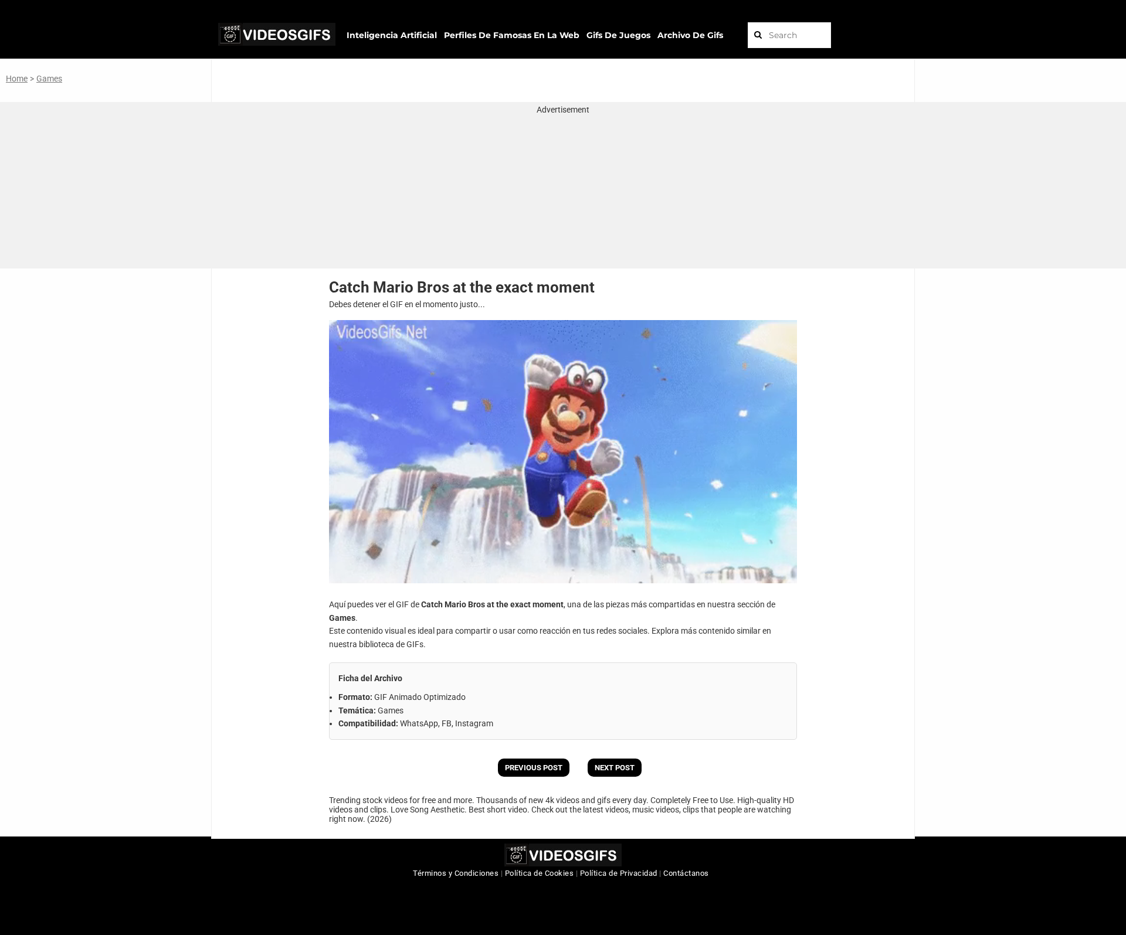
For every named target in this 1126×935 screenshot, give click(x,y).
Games (49, 78)
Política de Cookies (539, 873)
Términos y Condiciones (455, 873)
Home (17, 78)
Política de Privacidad (618, 873)
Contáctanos (686, 873)
